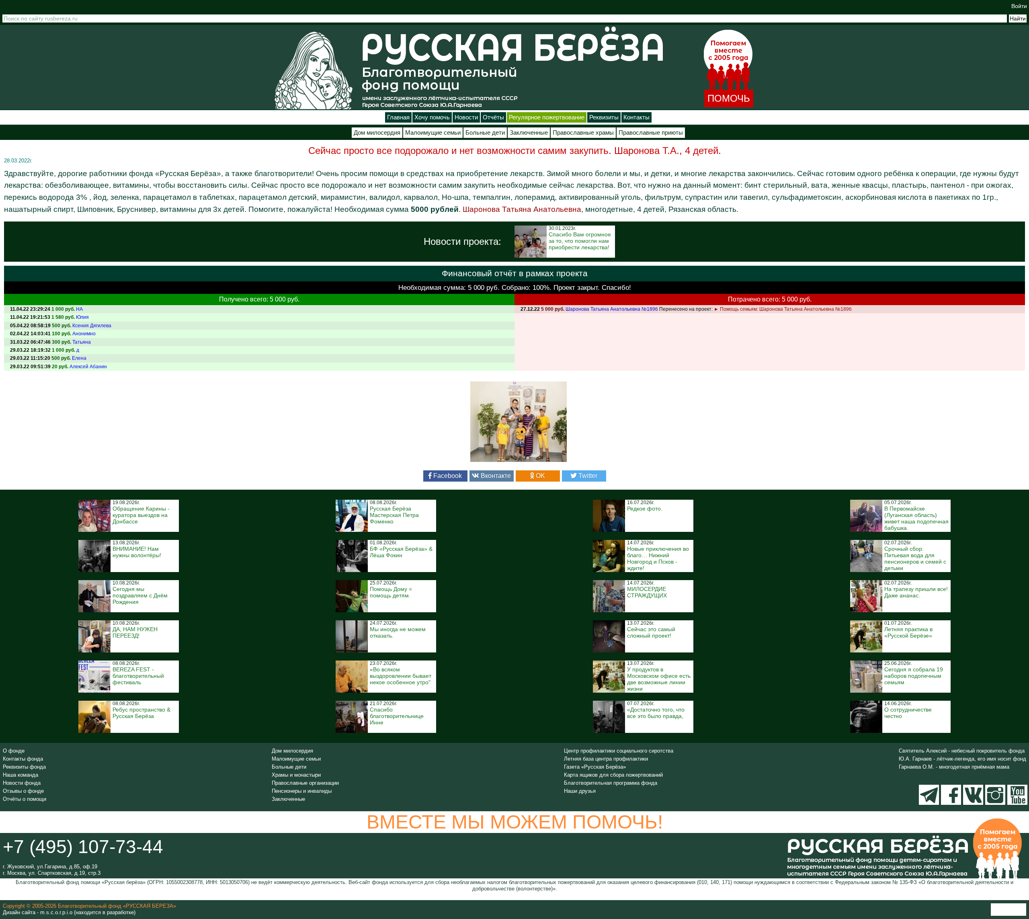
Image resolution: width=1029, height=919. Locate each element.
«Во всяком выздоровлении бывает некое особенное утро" (400, 675)
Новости (466, 117)
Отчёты (493, 117)
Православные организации (305, 783)
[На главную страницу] (313, 70)
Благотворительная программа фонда (610, 783)
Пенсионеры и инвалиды (302, 791)
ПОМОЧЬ (728, 98)
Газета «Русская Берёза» (595, 767)
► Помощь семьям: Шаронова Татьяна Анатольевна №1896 (783, 309)
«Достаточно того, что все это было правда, (656, 712)
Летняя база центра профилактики (606, 759)
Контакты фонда (23, 759)
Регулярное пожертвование (546, 117)
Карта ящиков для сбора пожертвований (613, 775)
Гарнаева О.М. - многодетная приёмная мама (954, 767)
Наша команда (20, 775)
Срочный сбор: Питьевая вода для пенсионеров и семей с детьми (915, 558)
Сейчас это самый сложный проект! (651, 632)
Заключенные (529, 132)
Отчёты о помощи (24, 799)
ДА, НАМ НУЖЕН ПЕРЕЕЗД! (135, 632)
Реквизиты (604, 117)
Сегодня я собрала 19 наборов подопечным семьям (913, 675)
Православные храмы (583, 132)
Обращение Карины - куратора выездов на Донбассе (141, 515)
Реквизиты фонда (24, 767)
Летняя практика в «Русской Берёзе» (908, 632)
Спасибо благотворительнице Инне (397, 716)
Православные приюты (651, 132)
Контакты (636, 117)
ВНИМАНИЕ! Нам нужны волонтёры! (137, 552)
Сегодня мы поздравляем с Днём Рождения (140, 595)
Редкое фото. (644, 508)
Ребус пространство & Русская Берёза (141, 712)
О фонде (14, 751)
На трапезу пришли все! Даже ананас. (916, 592)
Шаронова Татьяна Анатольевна (522, 209)
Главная (398, 117)
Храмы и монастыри (296, 775)
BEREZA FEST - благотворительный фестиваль (138, 675)
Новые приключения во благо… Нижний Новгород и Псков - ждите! (658, 558)
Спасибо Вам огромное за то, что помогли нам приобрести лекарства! (580, 240)
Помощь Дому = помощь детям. (391, 592)
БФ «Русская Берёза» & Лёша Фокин (401, 552)
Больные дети (485, 132)
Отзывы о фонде (23, 791)
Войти (1019, 6)
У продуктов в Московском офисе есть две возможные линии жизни (659, 679)
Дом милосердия (377, 132)
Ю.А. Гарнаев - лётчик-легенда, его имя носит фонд (962, 759)
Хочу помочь (432, 117)
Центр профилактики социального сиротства (618, 751)
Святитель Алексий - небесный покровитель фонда (962, 751)
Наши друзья (580, 791)
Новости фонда (22, 783)
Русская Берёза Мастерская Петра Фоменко (394, 515)
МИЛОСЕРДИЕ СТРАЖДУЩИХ (647, 592)
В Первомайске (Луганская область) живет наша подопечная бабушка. (916, 518)
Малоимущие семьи (433, 132)
